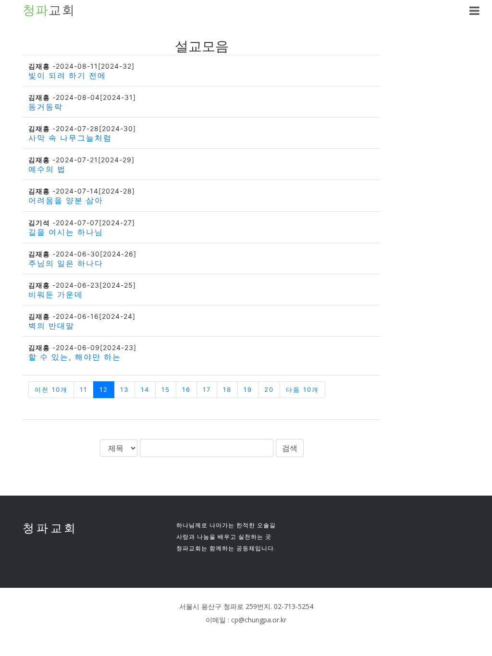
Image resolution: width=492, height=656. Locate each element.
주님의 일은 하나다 (65, 263)
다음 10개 (302, 389)
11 (83, 389)
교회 (49, 10)
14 (145, 389)
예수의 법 (47, 169)
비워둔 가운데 (55, 294)
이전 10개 (51, 389)
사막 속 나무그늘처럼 (70, 138)
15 (165, 389)
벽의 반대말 (51, 325)
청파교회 (50, 528)
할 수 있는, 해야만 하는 (74, 357)
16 (186, 389)
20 (269, 389)
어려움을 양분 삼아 (65, 200)
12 (103, 389)
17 (207, 389)
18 (227, 389)
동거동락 (45, 106)
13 (124, 389)
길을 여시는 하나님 (65, 232)
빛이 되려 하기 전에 (67, 75)
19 (248, 389)
